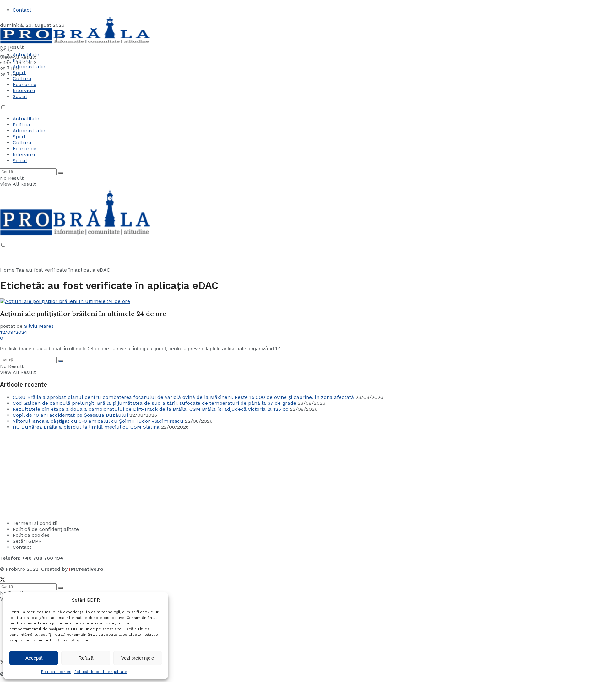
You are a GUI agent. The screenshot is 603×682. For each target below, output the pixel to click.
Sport (19, 137)
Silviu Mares (39, 326)
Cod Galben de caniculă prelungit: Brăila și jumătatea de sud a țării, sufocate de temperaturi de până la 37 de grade (154, 403)
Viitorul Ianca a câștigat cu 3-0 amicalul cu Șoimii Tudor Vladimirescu (98, 421)
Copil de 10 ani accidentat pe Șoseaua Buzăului (70, 415)
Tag (20, 270)
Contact (22, 10)
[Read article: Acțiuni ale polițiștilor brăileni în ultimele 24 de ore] (301, 301)
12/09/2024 (13, 332)
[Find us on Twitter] (2, 580)
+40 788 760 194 (41, 558)
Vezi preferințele (137, 658)
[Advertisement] (47, 474)
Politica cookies (56, 671)
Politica (21, 60)
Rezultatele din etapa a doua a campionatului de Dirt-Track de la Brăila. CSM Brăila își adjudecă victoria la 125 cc (150, 409)
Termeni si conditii (35, 523)
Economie (24, 84)
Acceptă (33, 658)
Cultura (22, 78)
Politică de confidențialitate (100, 671)
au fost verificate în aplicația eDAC (68, 270)
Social (20, 96)
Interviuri (24, 90)
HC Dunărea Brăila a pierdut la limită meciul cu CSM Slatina (86, 427)
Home (7, 270)
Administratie (29, 131)
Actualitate (26, 55)
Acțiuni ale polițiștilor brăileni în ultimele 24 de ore (83, 313)
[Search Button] (60, 173)
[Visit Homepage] (75, 45)
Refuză (86, 658)
